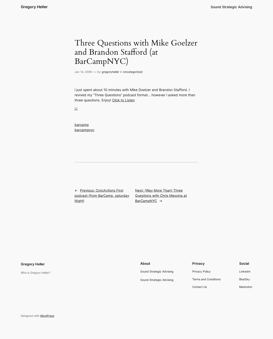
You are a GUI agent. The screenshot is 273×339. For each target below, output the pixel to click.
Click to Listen (123, 100)
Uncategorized (132, 71)
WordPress (47, 315)
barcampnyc (84, 130)
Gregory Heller (34, 6)
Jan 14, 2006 (83, 71)
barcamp (82, 125)
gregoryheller (110, 71)
